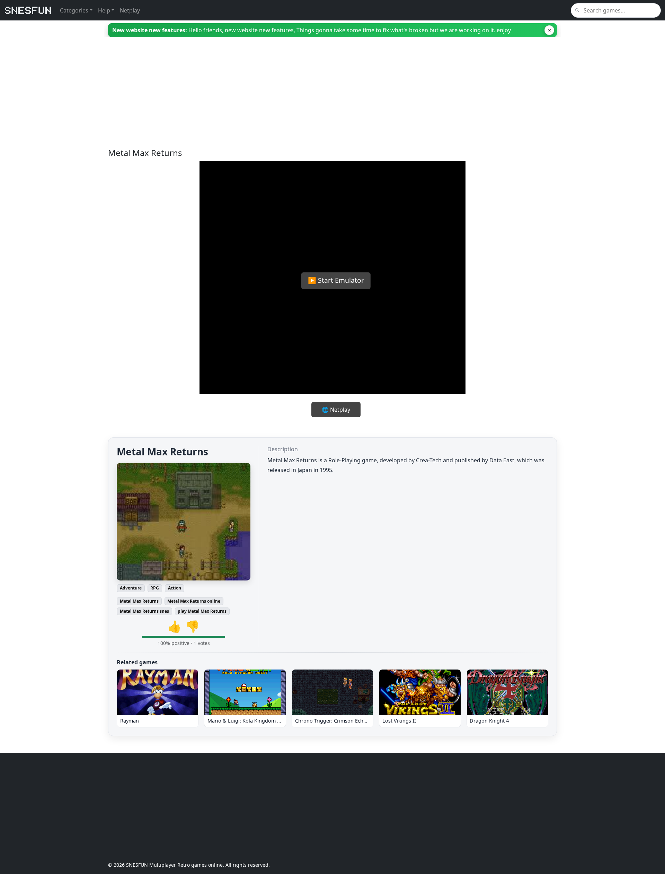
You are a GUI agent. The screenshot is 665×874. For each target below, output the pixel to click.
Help (104, 10)
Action (174, 588)
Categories (74, 10)
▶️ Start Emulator (336, 280)
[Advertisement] (316, 99)
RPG (154, 588)
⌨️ (359, 380)
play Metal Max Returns (202, 611)
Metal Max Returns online (193, 601)
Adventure (131, 588)
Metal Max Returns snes (144, 611)
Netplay (130, 10)
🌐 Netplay (336, 409)
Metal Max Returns (139, 601)
